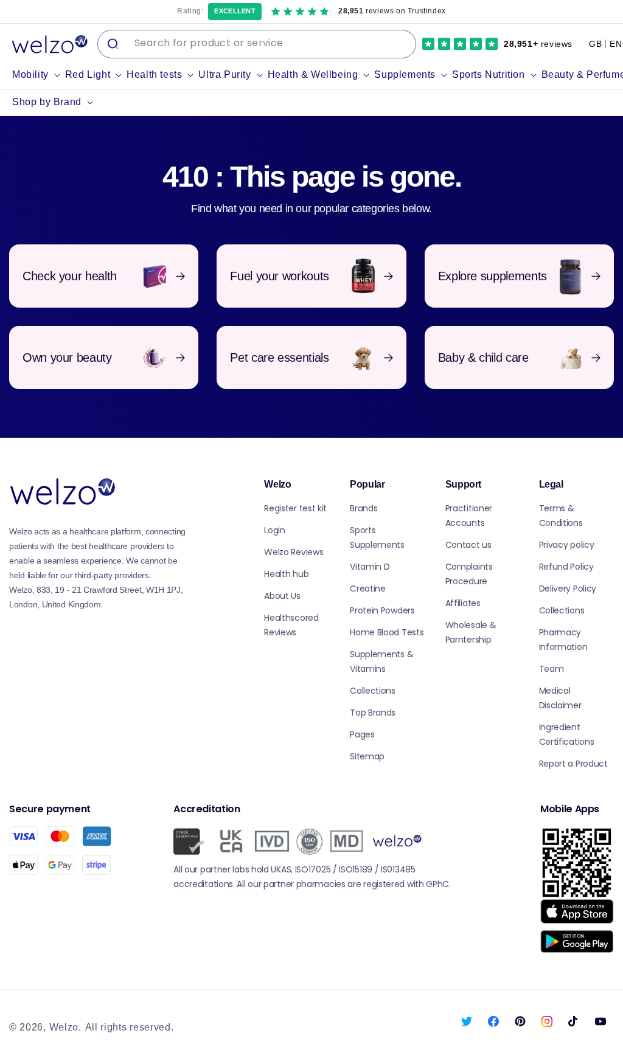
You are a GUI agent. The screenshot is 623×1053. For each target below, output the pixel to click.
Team (551, 669)
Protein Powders (382, 610)
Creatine (368, 588)
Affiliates (463, 603)
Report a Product (573, 764)
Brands (363, 508)
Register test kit (295, 508)
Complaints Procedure (469, 574)
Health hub (286, 574)
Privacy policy (566, 545)
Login (274, 530)
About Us (282, 596)
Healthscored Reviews (291, 625)
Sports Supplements (377, 537)
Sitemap (367, 756)
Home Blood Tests (386, 632)
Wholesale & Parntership (470, 632)
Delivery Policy (568, 588)
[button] (38, 75)
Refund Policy (566, 567)
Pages (362, 734)
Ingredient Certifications (566, 734)
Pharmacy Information (563, 639)
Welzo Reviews (293, 552)
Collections (372, 691)
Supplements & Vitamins (381, 661)
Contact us (468, 545)
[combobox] (257, 44)
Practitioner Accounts (468, 515)
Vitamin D (369, 567)
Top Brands (372, 712)
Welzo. (65, 1027)
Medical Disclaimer (560, 698)
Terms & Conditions (561, 515)
